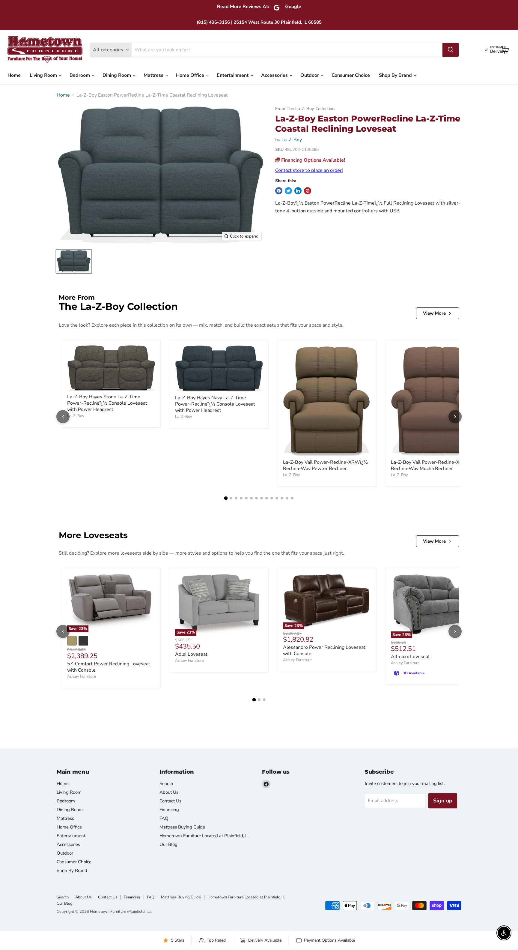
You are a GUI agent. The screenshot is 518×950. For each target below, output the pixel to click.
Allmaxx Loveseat (410, 656)
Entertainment (233, 75)
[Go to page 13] (287, 498)
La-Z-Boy (291, 139)
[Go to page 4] (241, 498)
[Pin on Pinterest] (307, 190)
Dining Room (117, 75)
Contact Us (170, 801)
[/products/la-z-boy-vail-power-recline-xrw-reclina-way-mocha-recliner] (435, 400)
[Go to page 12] (282, 498)
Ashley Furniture (81, 676)
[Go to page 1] (226, 498)
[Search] (450, 50)
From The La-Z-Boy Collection (305, 108)
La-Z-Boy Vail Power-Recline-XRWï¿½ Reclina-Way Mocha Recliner (433, 465)
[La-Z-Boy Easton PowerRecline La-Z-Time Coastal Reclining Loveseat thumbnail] (73, 261)
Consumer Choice (351, 75)
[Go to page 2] (231, 498)
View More (434, 313)
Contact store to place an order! (309, 170)
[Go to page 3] (236, 498)
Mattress (154, 75)
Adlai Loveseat (191, 654)
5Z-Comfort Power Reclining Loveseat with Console (108, 667)
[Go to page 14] (292, 498)
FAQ (163, 818)
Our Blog (168, 844)
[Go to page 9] (266, 498)
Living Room (44, 75)
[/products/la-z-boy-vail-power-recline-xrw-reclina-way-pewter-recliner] (327, 400)
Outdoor (310, 75)
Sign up (442, 800)
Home (14, 75)
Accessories (275, 75)
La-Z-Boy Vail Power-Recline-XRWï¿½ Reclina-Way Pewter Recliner (325, 465)
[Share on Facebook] (278, 190)
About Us (168, 792)
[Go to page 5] (246, 498)
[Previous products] (63, 416)
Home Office (190, 75)
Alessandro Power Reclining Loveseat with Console (324, 650)
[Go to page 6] (251, 498)
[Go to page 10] (271, 498)
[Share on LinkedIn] (298, 190)
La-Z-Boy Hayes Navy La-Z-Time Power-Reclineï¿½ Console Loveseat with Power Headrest (215, 404)
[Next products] (455, 416)
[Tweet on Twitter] (288, 190)
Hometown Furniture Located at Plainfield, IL (204, 836)
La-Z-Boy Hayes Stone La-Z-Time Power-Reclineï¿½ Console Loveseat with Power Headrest (107, 403)
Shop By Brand (396, 75)
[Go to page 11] (276, 498)
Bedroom (80, 75)
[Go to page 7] (256, 498)
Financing (169, 810)
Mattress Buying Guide (182, 827)
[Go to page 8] (261, 498)
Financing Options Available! (312, 160)
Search (166, 784)
